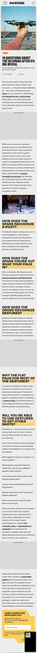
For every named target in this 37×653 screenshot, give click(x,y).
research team (9, 401)
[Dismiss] (33, 633)
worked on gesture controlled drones (17, 278)
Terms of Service (16, 633)
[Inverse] (17, 3)
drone (4, 94)
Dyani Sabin (9, 74)
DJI (1, 29)
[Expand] (27, 633)
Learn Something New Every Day (15, 614)
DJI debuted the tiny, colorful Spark (16, 96)
